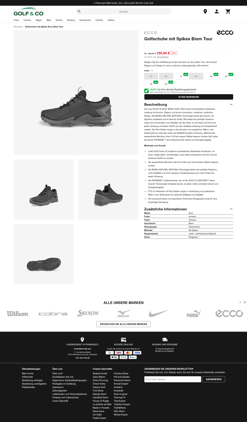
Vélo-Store (119, 411)
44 (229, 75)
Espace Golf (99, 387)
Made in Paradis (101, 407)
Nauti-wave (98, 411)
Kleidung (71, 20)
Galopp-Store (99, 394)
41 (184, 75)
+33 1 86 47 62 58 (82, 358)
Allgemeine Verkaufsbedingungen (69, 380)
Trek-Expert (119, 400)
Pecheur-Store (121, 373)
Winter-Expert (121, 414)
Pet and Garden (122, 376)
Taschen (27, 20)
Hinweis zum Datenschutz (65, 397)
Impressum (57, 387)
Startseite (18, 26)
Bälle (49, 20)
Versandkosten (163, 57)
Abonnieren (214, 379)
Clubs (16, 20)
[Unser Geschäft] (205, 11)
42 (196, 76)
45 (153, 83)
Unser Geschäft (60, 400)
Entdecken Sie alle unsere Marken (123, 324)
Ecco (151, 32)
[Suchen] (79, 11)
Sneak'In (118, 387)
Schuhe (59, 20)
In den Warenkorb (189, 96)
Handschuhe (85, 20)
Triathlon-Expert (122, 404)
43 (214, 75)
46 (168, 83)
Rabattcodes (28, 387)
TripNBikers (120, 407)
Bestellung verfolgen (32, 380)
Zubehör (99, 20)
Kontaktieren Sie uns (82, 349)
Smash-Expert (121, 383)
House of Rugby (101, 400)
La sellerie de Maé (102, 404)
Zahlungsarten (59, 390)
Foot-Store (98, 390)
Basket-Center (100, 373)
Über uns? (57, 373)
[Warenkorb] (228, 11)
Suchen (123, 11)
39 (151, 76)
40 (166, 76)
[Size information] (152, 71)
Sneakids (118, 390)
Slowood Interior (122, 380)
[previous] (240, 302)
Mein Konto (28, 373)
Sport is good (120, 394)
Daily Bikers (99, 376)
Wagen (39, 20)
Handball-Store (100, 397)
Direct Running (100, 380)
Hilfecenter (27, 376)
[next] (245, 302)
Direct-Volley (99, 383)
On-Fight (97, 414)
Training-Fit (119, 397)
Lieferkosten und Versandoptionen (69, 394)
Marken (111, 20)
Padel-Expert (99, 418)
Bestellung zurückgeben (164, 351)
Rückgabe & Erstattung (64, 383)
